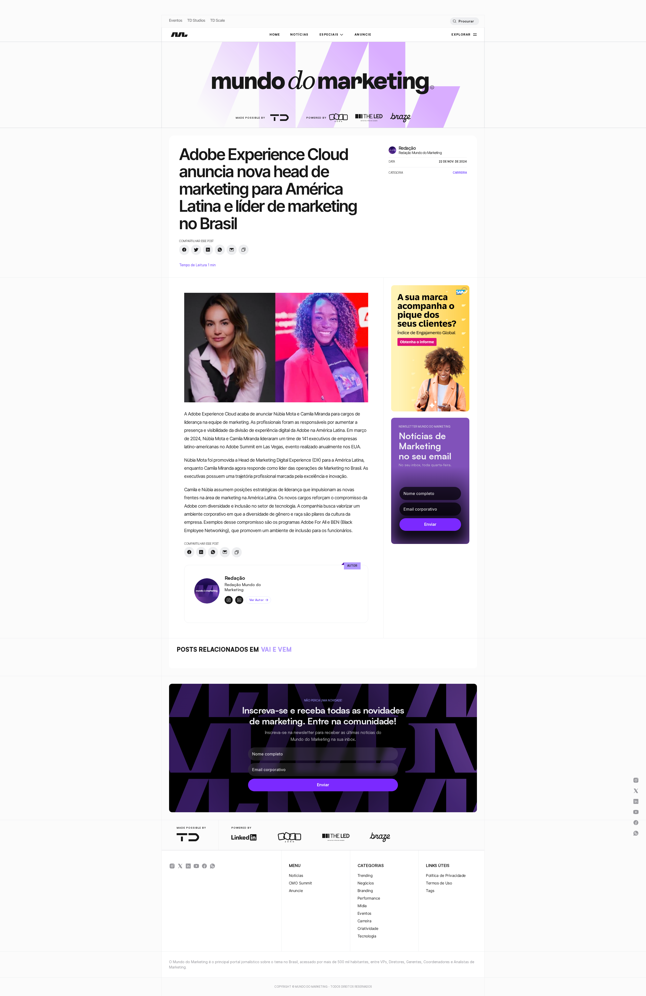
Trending (365, 875)
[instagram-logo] (172, 866)
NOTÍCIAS (299, 34)
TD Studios (196, 20)
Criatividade (368, 928)
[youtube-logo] (196, 866)
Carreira (365, 921)
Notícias (296, 875)
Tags (430, 890)
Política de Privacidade (446, 875)
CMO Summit (300, 883)
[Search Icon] (464, 21)
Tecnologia (367, 936)
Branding (365, 890)
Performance (369, 898)
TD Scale (217, 20)
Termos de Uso (439, 883)
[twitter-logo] (180, 866)
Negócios (366, 883)
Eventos (175, 20)
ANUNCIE (363, 34)
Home (275, 34)
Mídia (362, 905)
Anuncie (296, 890)
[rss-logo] (204, 866)
